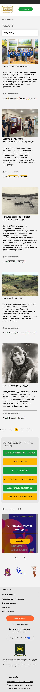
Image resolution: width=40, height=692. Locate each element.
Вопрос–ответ (8, 611)
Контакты (6, 607)
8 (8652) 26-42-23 (19, 632)
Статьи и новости (9, 603)
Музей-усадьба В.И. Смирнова (20, 488)
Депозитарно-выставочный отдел (20, 453)
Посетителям (7, 594)
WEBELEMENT (26, 688)
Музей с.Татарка (20, 462)
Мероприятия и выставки (13, 599)
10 (28, 430)
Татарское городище (20, 470)
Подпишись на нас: (18, 638)
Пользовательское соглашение (20, 681)
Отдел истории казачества (20, 497)
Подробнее (20, 541)
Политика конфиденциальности (20, 685)
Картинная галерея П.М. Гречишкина (20, 479)
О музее (5, 590)
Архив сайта (13, 677)
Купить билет (25, 9)
